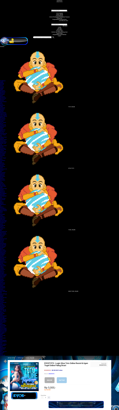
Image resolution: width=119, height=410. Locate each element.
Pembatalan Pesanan (64, 17)
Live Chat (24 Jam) (63, 20)
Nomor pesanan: (60, 23)
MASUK (50, 380)
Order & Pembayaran (54, 17)
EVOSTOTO (59, 0)
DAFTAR (60, 28)
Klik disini (65, 26)
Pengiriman (59, 18)
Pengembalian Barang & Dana (59, 19)
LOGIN (59, 27)
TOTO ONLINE (59, 13)
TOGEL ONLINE (59, 14)
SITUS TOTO (59, 1)
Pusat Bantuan (59, 15)
